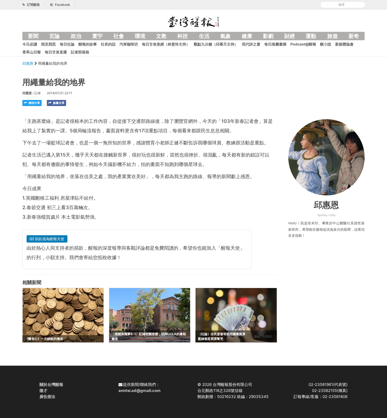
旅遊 (332, 36)
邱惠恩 (28, 63)
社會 (118, 36)
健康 (247, 36)
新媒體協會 (344, 44)
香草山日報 (31, 52)
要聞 (33, 36)
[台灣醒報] (193, 21)
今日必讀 (29, 44)
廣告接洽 (47, 396)
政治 (76, 36)
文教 (161, 36)
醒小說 (325, 44)
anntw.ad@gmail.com (139, 390)
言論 (54, 36)
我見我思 (48, 44)
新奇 (354, 36)
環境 (140, 36)
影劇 (268, 36)
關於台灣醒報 (51, 384)
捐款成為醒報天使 (49, 238)
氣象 (225, 36)
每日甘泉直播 (56, 52)
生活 (204, 36)
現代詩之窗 (251, 44)
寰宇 (97, 36)
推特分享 (34, 103)
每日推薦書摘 (275, 44)
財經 (289, 36)
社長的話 (108, 44)
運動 (311, 36)
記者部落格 (80, 52)
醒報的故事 (87, 44)
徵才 (43, 390)
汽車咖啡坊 (129, 44)
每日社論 (67, 44)
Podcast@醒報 (303, 44)
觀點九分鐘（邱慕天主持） (216, 44)
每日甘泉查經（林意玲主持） (166, 44)
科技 (182, 36)
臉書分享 (58, 103)
